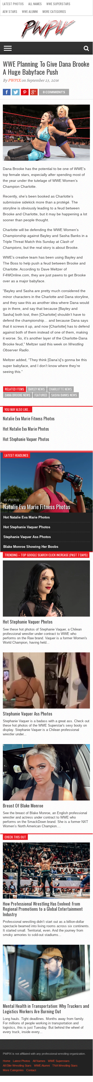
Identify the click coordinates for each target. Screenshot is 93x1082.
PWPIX (14, 80)
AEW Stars (10, 11)
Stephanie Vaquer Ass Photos (27, 537)
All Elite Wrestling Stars (17, 1065)
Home (6, 1060)
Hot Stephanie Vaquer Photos (26, 439)
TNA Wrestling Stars (65, 1065)
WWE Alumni (30, 11)
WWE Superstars (58, 4)
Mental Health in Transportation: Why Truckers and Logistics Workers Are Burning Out (46, 1008)
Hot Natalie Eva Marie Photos (26, 429)
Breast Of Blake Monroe (23, 805)
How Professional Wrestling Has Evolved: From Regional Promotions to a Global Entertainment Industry (43, 909)
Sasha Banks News (64, 395)
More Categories (54, 11)
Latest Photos (13, 4)
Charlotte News (60, 389)
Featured (41, 395)
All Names (35, 4)
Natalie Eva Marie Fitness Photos (29, 418)
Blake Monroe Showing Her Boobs (30, 547)
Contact (31, 1070)
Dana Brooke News (17, 395)
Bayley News (36, 389)
